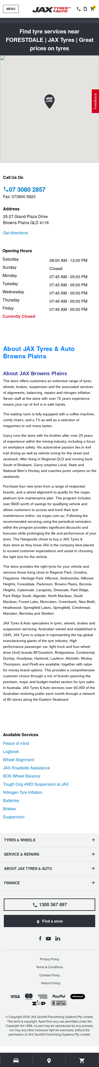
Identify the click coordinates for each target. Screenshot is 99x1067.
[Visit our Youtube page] (48, 938)
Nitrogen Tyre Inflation (22, 792)
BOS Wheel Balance (21, 776)
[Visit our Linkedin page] (58, 938)
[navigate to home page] (55, 10)
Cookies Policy (49, 975)
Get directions (15, 233)
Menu (10, 8)
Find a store (52, 921)
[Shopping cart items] (82, 1061)
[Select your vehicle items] (16, 1061)
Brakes (9, 808)
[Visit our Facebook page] (40, 938)
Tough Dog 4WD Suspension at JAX (36, 784)
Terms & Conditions (49, 967)
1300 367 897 (53, 904)
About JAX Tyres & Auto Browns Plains (39, 352)
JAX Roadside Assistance (26, 768)
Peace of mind (16, 743)
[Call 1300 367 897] (78, 9)
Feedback (95, 101)
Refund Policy (50, 983)
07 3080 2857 (27, 189)
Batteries (11, 800)
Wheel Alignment (18, 759)
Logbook (11, 751)
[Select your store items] (49, 1061)
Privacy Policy (49, 959)
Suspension (14, 817)
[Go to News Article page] (85, 9)
